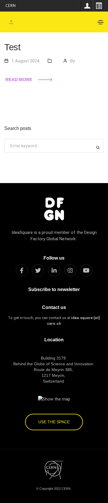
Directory (99, 6)
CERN (10, 5)
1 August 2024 (25, 61)
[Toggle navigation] (100, 22)
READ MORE (18, 79)
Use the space (54, 422)
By (72, 61)
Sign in (87, 6)
